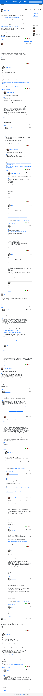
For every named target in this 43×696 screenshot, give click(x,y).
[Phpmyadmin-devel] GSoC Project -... (37, 6)
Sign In (20, 2)
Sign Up (25, 2)
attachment (8, 89)
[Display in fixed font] (29, 38)
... (1, 48)
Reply (2, 39)
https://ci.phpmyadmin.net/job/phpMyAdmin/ (10, 330)
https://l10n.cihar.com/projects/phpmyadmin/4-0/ (9, 26)
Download (36, 15)
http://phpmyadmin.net (18, 32)
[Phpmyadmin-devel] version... (4, 6)
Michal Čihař (6, 10)
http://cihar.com (10, 32)
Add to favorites (37, 20)
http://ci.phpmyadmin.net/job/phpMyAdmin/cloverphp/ (17, 217)
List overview (35, 13)
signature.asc (3, 36)
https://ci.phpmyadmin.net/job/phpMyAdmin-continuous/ (12, 332)
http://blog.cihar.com (19, 86)
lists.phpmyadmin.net (5, 1)
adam (12, 226)
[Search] (41, 2)
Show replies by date (28, 41)
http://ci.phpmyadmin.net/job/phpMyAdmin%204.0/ (10, 17)
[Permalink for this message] (31, 38)
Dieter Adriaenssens (8, 44)
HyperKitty (22, 694)
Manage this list (14, 2)
